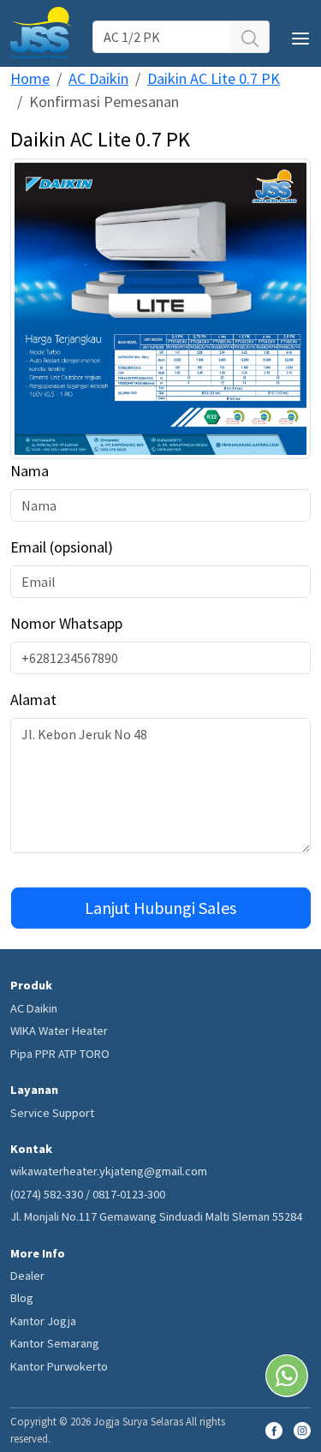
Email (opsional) (61, 547)
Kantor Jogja (43, 1321)
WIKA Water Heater (59, 1030)
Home (30, 78)
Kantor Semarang (54, 1343)
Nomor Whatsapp (66, 623)
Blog (21, 1298)
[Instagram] (302, 1429)
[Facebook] (273, 1429)
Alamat (33, 699)
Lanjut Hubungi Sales (160, 907)
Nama (29, 471)
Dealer (27, 1275)
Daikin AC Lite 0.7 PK (213, 78)
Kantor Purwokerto (59, 1366)
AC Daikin (98, 78)
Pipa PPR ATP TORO (60, 1053)
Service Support (52, 1112)
